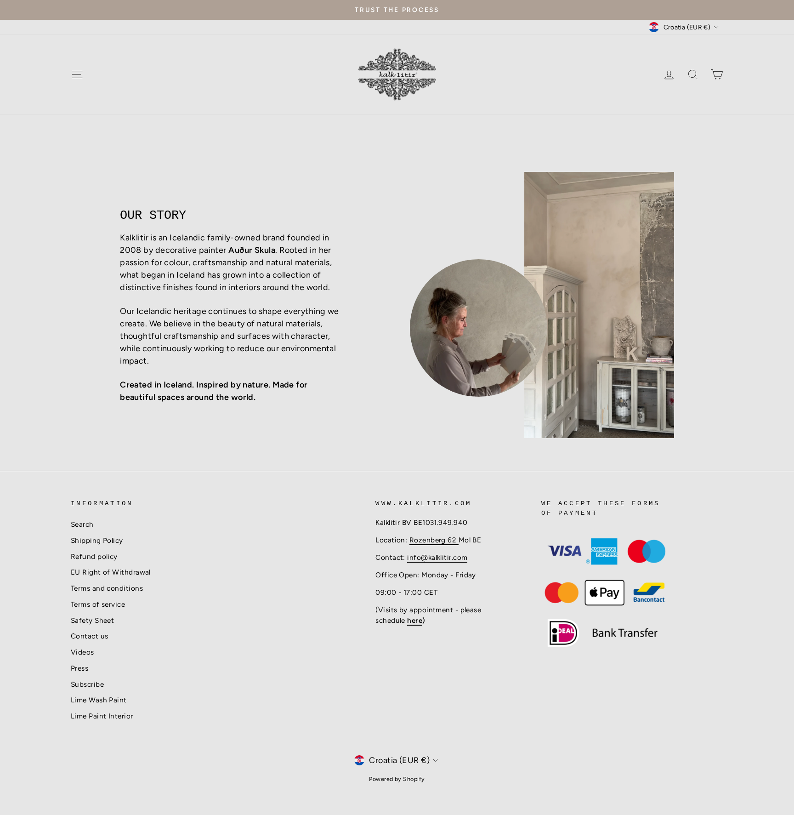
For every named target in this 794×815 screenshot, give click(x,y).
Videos (82, 652)
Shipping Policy (97, 540)
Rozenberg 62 (434, 540)
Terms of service (98, 604)
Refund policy (94, 556)
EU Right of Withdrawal (111, 572)
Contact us (89, 636)
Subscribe (87, 684)
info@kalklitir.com (437, 557)
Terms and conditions (107, 588)
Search (82, 524)
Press (79, 668)
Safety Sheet (92, 620)
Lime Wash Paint (99, 699)
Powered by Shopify (397, 778)
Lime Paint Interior (102, 716)
